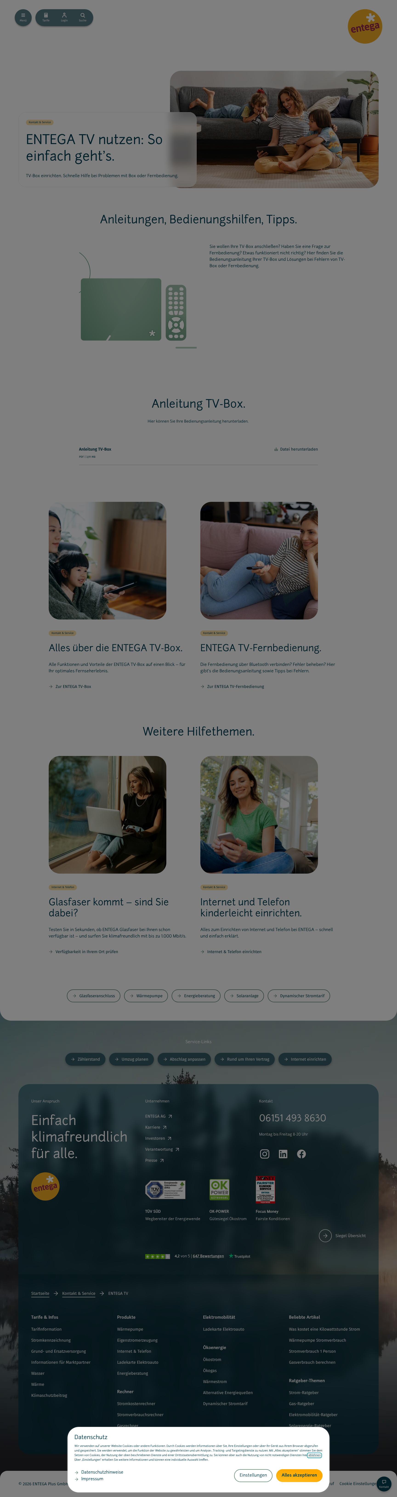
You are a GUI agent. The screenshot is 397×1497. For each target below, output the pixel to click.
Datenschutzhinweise (102, 1473)
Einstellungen (253, 1476)
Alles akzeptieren (299, 1476)
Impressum (92, 1479)
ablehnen (314, 1455)
